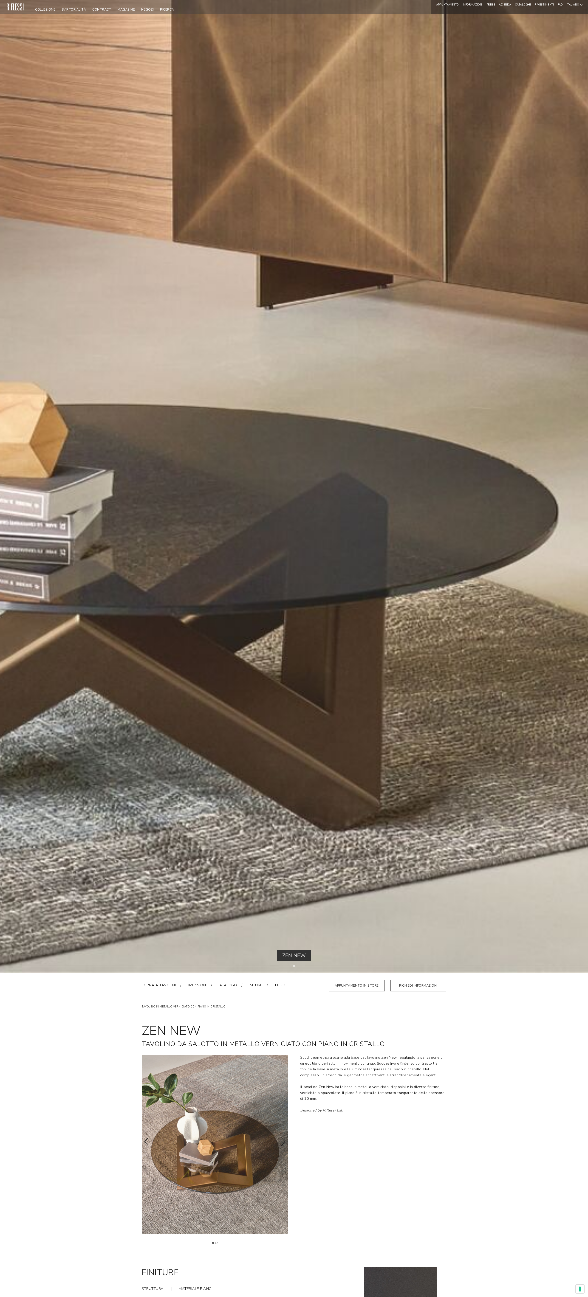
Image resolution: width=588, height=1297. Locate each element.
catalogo (227, 985)
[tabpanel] (294, 486)
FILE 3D (279, 985)
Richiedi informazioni (418, 985)
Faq (560, 4)
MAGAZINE (126, 9)
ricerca (167, 9)
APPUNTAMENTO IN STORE (357, 985)
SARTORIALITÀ (74, 9)
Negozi (147, 9)
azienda (505, 4)
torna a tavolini (159, 985)
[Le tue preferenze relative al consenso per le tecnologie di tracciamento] (580, 1289)
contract (101, 9)
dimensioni (196, 985)
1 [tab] (295, 967)
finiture (255, 985)
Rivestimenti (544, 4)
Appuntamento (447, 4)
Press (490, 4)
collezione (45, 9)
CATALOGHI (523, 4)
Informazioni (473, 4)
